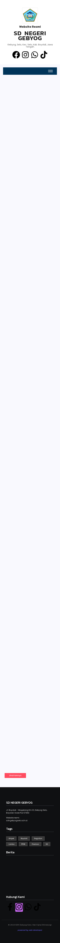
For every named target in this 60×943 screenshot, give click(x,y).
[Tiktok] (44, 55)
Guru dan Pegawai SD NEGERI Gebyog (17, 140)
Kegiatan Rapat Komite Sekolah (29, 676)
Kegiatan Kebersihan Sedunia (27, 252)
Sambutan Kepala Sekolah (17, 173)
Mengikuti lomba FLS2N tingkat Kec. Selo (29, 733)
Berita (36, 174)
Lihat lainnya (15, 775)
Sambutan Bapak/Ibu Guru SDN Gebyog (27, 498)
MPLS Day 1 (18, 382)
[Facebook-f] (10, 907)
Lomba (12, 725)
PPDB (9, 112)
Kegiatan (13, 245)
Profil (35, 143)
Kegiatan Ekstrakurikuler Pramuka (23, 614)
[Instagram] (25, 55)
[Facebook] (16, 55)
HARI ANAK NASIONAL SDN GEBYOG (28, 324)
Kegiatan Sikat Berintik (29, 444)
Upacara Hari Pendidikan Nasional (27, 555)
